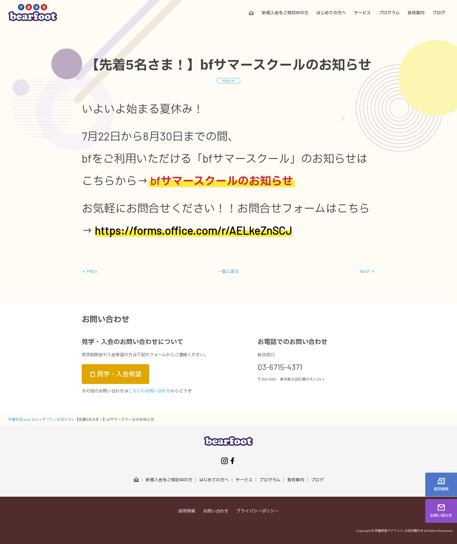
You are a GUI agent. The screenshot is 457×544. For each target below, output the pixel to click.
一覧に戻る (228, 271)
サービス (362, 13)
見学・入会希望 (118, 374)
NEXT (365, 271)
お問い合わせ (216, 510)
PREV (91, 271)
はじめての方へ (331, 13)
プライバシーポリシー (257, 510)
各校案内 (416, 13)
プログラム (389, 13)
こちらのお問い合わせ (149, 390)
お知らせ (228, 81)
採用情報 (186, 510)
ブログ (438, 13)
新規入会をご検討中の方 (285, 13)
